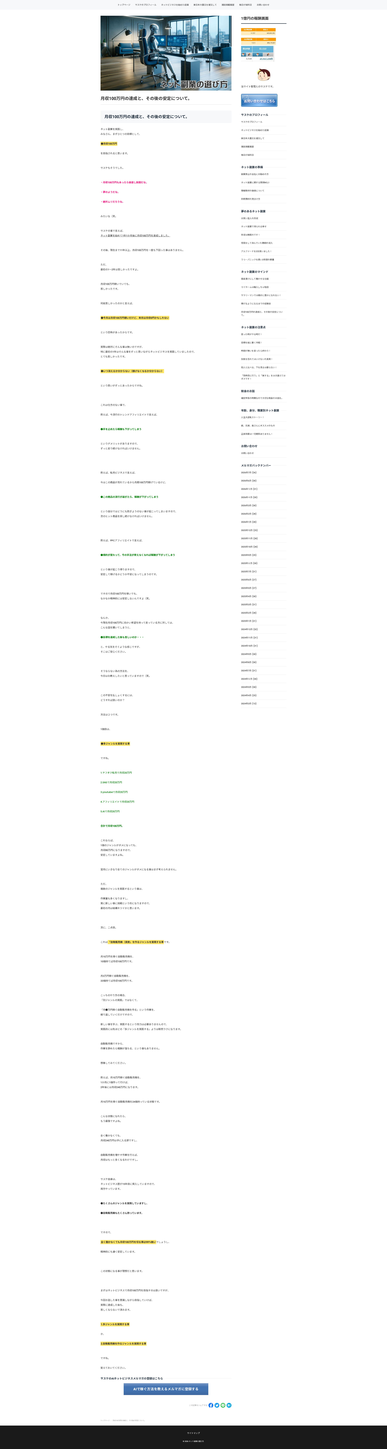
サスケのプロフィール (145, 4)
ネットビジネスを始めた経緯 (175, 4)
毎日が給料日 (245, 4)
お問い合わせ (263, 4)
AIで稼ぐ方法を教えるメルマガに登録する (166, 1389)
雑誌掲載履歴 (228, 4)
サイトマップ (193, 1433)
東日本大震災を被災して (205, 4)
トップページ (124, 4)
